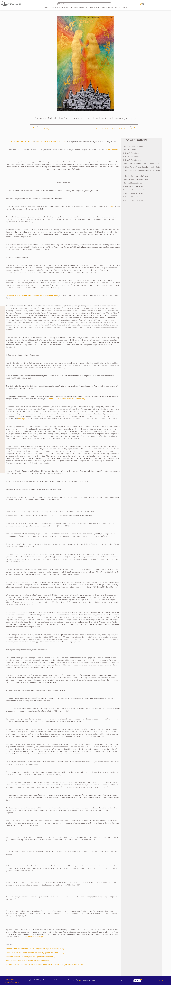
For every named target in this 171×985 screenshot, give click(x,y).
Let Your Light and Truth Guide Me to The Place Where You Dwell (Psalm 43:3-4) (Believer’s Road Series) (44, 965)
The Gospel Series (130, 150)
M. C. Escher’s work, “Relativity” (31, 937)
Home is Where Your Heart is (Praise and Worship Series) (27, 961)
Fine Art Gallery (62, 8)
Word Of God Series (130, 197)
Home (46, 8)
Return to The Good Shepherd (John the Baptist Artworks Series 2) (30, 957)
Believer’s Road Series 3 (132, 160)
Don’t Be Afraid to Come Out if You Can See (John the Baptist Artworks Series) (35, 949)
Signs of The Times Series (133, 193)
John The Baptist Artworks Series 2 (136, 179)
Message (111, 207)
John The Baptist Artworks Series (135, 176)
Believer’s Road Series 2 (132, 157)
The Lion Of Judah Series (132, 183)
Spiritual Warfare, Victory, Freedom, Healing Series (142, 167)
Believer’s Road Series (131, 153)
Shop (123, 8)
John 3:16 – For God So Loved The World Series (141, 164)
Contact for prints (111, 150)
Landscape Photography (78, 8)
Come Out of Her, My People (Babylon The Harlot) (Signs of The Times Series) (35, 953)
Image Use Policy (106, 8)
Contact (117, 8)
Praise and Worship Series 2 (133, 190)
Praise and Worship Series (133, 186)
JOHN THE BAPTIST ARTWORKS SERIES (51, 142)
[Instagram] (141, 4)
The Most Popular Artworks (133, 146)
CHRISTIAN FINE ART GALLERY (22, 142)
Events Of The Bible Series (133, 200)
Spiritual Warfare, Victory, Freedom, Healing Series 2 (142, 171)
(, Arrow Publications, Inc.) (67, 399)
